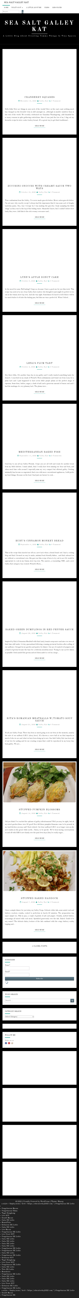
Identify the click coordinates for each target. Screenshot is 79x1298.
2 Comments (56, 455)
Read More (40, 126)
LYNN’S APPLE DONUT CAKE (39, 277)
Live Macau (6, 1229)
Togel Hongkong (8, 1213)
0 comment (56, 101)
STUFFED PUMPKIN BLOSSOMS (39, 809)
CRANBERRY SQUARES (39, 97)
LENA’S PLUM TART (39, 363)
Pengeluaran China (9, 1211)
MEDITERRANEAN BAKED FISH (39, 452)
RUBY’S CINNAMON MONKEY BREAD (40, 541)
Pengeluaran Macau (10, 1208)
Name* (7, 965)
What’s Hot (16, 7)
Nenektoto (6, 1272)
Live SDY (5, 1215)
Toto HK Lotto (8, 1269)
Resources (57, 7)
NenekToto (6, 1222)
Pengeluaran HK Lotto (11, 1232)
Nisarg (60, 1201)
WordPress (44, 1201)
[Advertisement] (39, 1068)
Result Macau (7, 1218)
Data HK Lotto (8, 1220)
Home (6, 7)
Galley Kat (43, 101)
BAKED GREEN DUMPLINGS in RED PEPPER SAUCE (39, 629)
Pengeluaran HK (8, 1295)
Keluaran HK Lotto (10, 1225)
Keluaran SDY (8, 1258)
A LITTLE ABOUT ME (33, 7)
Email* (7, 972)
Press (46, 7)
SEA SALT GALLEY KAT (16, 3)
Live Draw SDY (8, 1234)
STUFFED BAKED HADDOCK (39, 898)
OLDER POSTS (40, 946)
